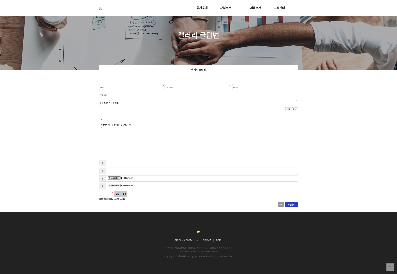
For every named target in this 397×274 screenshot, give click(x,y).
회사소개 (202, 7)
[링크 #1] (102, 163)
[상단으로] (390, 267)
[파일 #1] (102, 178)
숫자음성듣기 (117, 194)
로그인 (219, 240)
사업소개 (225, 7)
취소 (281, 204)
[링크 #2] (102, 171)
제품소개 (255, 7)
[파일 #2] (102, 186)
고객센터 (279, 7)
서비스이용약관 (204, 240)
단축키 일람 (291, 109)
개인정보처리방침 (183, 240)
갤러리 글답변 (198, 69)
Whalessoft (226, 256)
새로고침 (124, 194)
